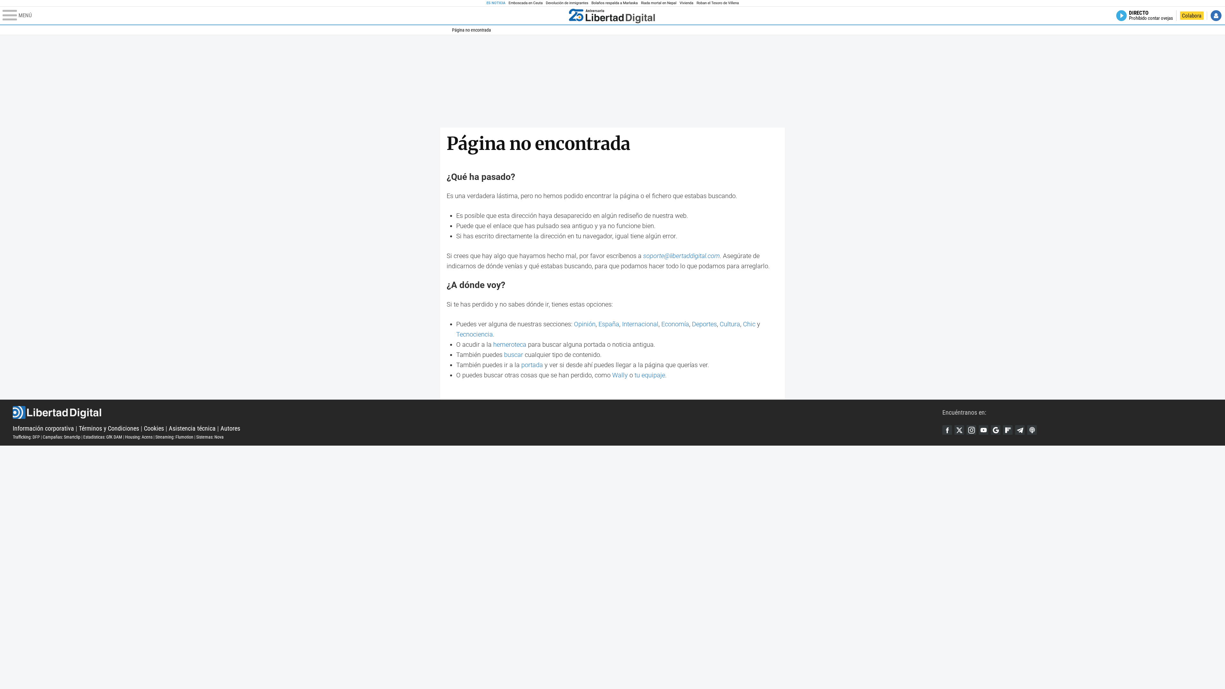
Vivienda (686, 3)
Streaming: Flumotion (174, 437)
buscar (513, 355)
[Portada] (612, 16)
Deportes (704, 324)
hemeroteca (509, 344)
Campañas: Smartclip (61, 437)
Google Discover (995, 430)
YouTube (983, 430)
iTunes (1032, 430)
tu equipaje (650, 375)
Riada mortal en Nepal (658, 3)
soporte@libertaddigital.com (681, 256)
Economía (675, 324)
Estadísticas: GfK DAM (102, 437)
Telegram (1020, 430)
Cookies (154, 428)
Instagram (971, 430)
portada (532, 365)
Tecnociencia (474, 334)
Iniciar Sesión (1216, 15)
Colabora (1191, 15)
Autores (230, 428)
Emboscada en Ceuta (526, 3)
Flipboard (1008, 430)
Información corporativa (43, 428)
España (608, 324)
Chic (749, 324)
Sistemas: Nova (210, 437)
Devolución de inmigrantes (567, 3)
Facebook (947, 430)
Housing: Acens (138, 437)
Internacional (640, 324)
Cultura (730, 324)
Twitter (959, 430)
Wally (620, 375)
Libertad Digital (477, 412)
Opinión (585, 324)
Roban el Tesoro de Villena (717, 3)
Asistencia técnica (192, 428)
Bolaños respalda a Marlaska (614, 3)
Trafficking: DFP (26, 437)
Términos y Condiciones (109, 428)
